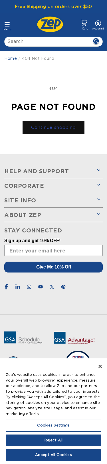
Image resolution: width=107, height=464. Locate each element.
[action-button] (96, 41)
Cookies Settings (53, 425)
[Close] (100, 366)
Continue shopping (53, 127)
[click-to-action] (52, 24)
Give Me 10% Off (53, 266)
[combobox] (53, 41)
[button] (84, 25)
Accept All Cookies (53, 455)
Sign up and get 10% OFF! (32, 240)
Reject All (53, 440)
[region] (53, 411)
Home (10, 59)
